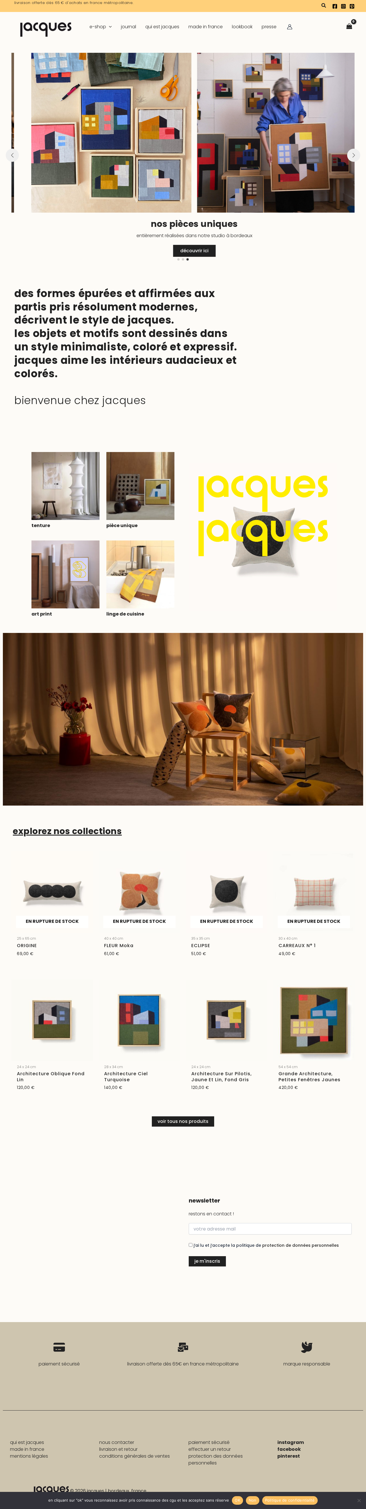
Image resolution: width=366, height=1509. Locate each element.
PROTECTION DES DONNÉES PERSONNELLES (215, 1459)
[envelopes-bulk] (183, 1347)
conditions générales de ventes (134, 1456)
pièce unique (122, 525)
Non (252, 1500)
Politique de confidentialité (290, 1500)
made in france (27, 1449)
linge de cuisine (125, 614)
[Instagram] (343, 6)
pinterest (288, 1456)
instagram (290, 1442)
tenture (40, 525)
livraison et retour (118, 1449)
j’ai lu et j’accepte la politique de (265, 1245)
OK (237, 1500)
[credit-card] (59, 1347)
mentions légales (29, 1456)
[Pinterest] (352, 6)
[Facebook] (334, 6)
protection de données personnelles (300, 1245)
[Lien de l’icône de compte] (290, 27)
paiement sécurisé (209, 1442)
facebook (289, 1449)
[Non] (359, 1500)
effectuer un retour (209, 1449)
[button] (324, 6)
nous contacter (116, 1442)
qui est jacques (27, 1442)
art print (41, 614)
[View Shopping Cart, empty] (349, 26)
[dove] (307, 1347)
